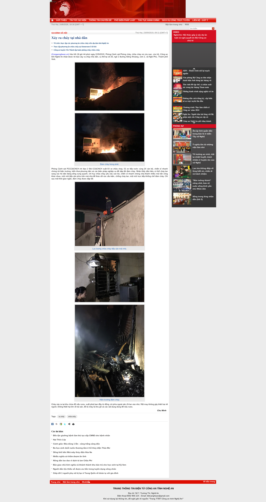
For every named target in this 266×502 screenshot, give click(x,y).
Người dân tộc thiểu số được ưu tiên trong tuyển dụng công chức (84, 469)
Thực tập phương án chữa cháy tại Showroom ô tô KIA (75, 47)
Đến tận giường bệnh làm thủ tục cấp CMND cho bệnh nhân (81, 435)
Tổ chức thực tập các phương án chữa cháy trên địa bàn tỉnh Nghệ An (81, 43)
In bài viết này (73, 424)
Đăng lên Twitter (65, 424)
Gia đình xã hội (59, 33)
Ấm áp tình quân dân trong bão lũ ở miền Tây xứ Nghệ (202, 134)
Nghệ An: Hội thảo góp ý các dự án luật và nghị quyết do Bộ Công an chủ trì (190, 38)
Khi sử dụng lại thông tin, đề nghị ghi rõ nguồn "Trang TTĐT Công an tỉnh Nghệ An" (143, 499)
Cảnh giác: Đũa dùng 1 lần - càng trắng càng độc (76, 444)
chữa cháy (72, 416)
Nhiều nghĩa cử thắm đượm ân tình (69, 456)
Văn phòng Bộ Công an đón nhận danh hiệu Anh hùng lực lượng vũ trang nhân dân (197, 80)
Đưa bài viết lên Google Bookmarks (61, 424)
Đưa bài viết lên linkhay (57, 424)
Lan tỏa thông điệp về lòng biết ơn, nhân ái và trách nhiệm (203, 171)
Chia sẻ (69, 424)
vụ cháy (61, 416)
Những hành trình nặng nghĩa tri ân (198, 91)
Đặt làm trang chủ (174, 24)
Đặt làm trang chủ (71, 482)
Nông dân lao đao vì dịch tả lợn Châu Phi (72, 460)
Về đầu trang (209, 481)
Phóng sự (178, 126)
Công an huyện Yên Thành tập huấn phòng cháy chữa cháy (77, 50)
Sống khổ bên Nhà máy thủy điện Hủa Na (72, 452)
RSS (187, 24)
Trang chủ (55, 482)
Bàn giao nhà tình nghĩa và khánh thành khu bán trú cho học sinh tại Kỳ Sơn (89, 465)
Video (176, 32)
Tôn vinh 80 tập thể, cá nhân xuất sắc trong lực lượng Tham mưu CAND (197, 87)
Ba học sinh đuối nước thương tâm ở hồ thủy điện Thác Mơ (81, 448)
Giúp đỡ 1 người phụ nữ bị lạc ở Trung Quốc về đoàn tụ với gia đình (85, 473)
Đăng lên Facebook (52, 424)
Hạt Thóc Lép (59, 440)
